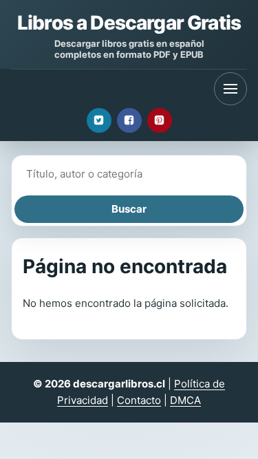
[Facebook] (129, 120)
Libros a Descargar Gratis (129, 22)
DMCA (185, 400)
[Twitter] (99, 120)
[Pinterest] (159, 120)
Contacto (139, 400)
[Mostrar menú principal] (230, 88)
